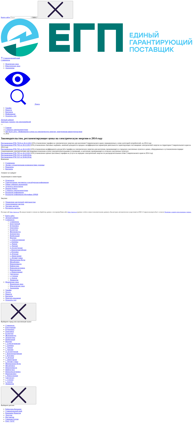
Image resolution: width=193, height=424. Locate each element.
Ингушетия (9, 417)
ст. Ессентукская (16, 248)
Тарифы (8, 108)
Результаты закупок (12, 208)
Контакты (9, 112)
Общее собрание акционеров (16, 184)
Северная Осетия (11, 419)
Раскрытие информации (14, 192)
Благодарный (15, 224)
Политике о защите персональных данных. (178, 212)
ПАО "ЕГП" (10, 421)
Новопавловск (15, 270)
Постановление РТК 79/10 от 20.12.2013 (16, 143)
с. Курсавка (14, 252)
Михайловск (14, 262)
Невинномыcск (16, 264)
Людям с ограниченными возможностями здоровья (24, 165)
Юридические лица (12, 66)
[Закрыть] (18, 312)
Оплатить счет (10, 300)
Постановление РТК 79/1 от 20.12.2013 (16, 149)
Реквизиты (9, 167)
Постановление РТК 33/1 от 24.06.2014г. (16, 155)
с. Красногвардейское (18, 250)
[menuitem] (98, 64)
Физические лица (12, 64)
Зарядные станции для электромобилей (16, 122)
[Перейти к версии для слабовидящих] (17, 87)
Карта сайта (5, 17)
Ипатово (13, 238)
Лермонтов (14, 280)
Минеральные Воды (17, 260)
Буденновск (14, 226)
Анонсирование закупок (14, 204)
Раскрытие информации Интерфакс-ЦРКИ (21, 194)
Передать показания (13, 298)
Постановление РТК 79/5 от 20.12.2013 (16, 153)
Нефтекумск (14, 266)
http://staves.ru (14, 212)
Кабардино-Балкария (13, 409)
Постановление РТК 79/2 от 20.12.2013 (16, 145)
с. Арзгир (13, 278)
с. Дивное (13, 244)
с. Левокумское (15, 256)
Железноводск (15, 232)
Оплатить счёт (10, 116)
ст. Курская (14, 254)
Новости (8, 110)
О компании (10, 163)
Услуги (8, 292)
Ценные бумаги (11, 188)
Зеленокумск (15, 234)
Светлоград (14, 274)
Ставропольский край (11, 58)
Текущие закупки (12, 206)
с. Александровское (17, 240)
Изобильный (15, 236)
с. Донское (14, 246)
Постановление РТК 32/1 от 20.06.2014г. (16, 157)
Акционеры (9, 68)
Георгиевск (14, 228)
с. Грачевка (14, 242)
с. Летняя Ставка (16, 258)
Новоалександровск (17, 268)
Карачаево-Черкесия (13, 413)
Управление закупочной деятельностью (20, 202)
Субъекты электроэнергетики (16, 190)
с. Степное (14, 276)
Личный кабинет (7, 120)
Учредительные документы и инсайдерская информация (27, 182)
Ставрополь (5, 60)
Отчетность (9, 180)
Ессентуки (14, 230)
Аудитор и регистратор (14, 186)
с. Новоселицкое (16, 272)
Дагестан (8, 415)
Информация (10, 114)
